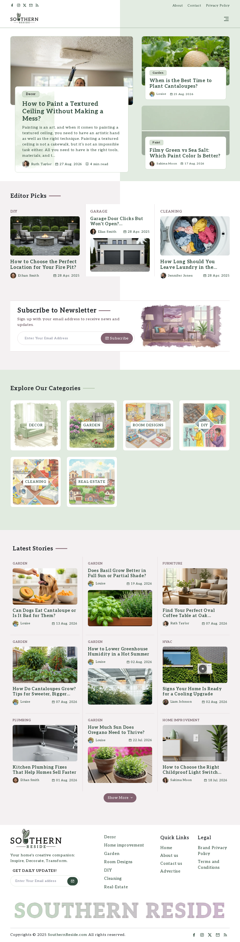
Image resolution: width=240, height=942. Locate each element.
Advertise (170, 871)
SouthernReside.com (67, 935)
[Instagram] (19, 5)
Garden (112, 853)
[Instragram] (202, 935)
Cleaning (113, 878)
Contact (194, 6)
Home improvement (124, 845)
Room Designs (118, 862)
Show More (119, 798)
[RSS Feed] (38, 5)
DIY (108, 870)
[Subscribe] (72, 881)
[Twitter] (25, 5)
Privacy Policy (218, 6)
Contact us (171, 863)
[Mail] (31, 5)
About (177, 6)
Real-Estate (116, 887)
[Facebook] (12, 5)
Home (166, 848)
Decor (110, 837)
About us (169, 855)
